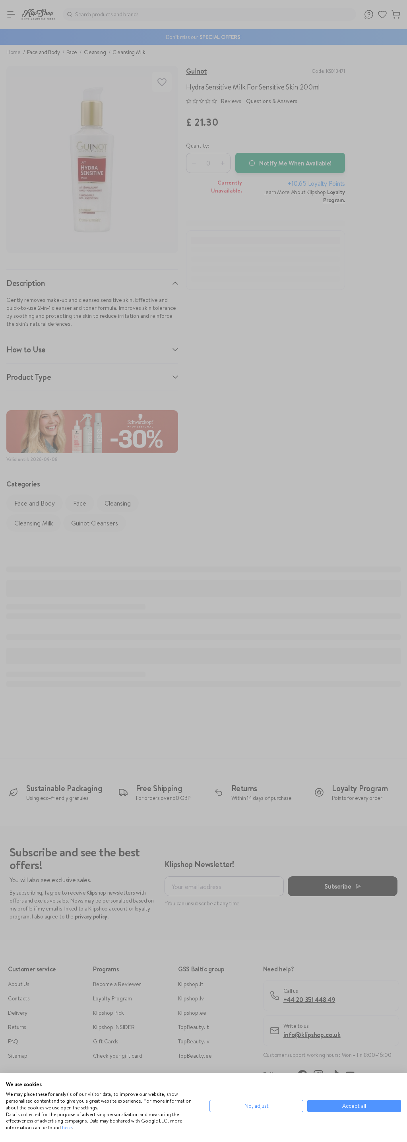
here (67, 1127)
